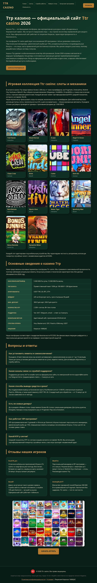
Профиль (88, 5)
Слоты (31, 4)
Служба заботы (41, 4)
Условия (50, 579)
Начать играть (48, 551)
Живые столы (52, 4)
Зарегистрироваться (16, 68)
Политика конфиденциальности (33, 579)
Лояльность (26, 7)
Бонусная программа (67, 4)
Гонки (24, 4)
